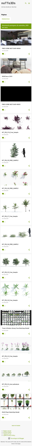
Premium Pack (6, 19)
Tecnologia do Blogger (17, 438)
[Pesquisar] (26, 3)
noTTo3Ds (8, 3)
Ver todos (5, 27)
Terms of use (7, 434)
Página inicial (7, 431)
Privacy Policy (7, 432)
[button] (29, 54)
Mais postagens (16, 425)
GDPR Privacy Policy (9, 435)
